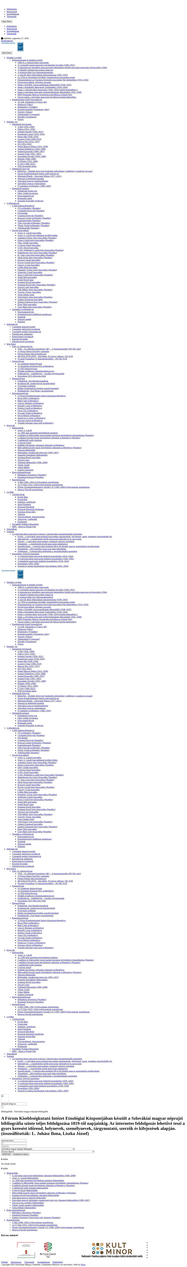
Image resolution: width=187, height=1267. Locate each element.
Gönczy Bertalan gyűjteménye (31, 403)
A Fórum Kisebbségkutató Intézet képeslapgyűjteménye (42, 396)
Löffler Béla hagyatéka (27, 267)
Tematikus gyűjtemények (23, 309)
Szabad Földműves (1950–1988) (32, 149)
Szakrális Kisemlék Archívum (30, 201)
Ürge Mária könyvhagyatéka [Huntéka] (35, 307)
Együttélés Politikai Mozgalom (25, 524)
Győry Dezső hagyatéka (28, 248)
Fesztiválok (22, 499)
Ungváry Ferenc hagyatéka (29, 292)
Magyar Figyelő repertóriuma (30, 489)
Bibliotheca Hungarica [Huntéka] (32, 475)
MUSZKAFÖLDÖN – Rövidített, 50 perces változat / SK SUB (45, 356)
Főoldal (4, 1262)
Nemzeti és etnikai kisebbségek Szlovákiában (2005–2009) (43, 566)
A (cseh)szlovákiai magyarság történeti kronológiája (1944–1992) (46, 559)
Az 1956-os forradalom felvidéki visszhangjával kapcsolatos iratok (46, 77)
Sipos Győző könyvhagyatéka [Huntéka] (35, 275)
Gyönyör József (24, 443)
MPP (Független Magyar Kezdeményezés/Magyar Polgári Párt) (45, 95)
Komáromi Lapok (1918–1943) (31, 134)
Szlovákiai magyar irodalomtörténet (33, 181)
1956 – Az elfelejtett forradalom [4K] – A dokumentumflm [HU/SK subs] (49, 349)
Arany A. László (25, 430)
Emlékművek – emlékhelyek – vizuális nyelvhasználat (41, 373)
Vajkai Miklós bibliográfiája (24, 1208)
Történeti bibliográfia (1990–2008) (33, 462)
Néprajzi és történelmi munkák (31, 178)
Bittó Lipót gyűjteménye (28, 401)
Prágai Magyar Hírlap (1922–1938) (33, 146)
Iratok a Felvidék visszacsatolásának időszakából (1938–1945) (44, 85)
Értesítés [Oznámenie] (27, 117)
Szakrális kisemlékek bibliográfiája (33, 455)
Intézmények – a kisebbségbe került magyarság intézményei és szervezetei (49, 539)
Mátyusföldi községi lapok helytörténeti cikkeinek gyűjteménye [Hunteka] (49, 448)
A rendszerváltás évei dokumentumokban (35, 72)
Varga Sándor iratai (26, 294)
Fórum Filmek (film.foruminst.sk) (32, 354)
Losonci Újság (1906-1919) (29, 139)
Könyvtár (11, 425)
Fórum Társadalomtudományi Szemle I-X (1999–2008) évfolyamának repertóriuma (54, 487)
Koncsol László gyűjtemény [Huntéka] (34, 218)
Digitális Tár (12, 122)
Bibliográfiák (17, 428)
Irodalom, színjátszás (26, 502)
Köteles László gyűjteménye (30, 408)
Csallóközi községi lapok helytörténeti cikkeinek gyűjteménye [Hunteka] (49, 438)
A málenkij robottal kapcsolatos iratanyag (35, 70)
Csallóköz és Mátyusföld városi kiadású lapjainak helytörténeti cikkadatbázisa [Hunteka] (56, 435)
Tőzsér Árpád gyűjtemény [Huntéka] (33, 225)
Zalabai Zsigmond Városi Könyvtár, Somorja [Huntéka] (36, 1217)
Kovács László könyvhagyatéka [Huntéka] (36, 262)
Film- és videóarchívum (22, 346)
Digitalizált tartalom (20, 188)
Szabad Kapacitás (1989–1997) (31, 151)
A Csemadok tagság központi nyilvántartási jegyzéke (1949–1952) (46, 65)
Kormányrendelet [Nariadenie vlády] (33, 109)
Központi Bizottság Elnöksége (31, 509)
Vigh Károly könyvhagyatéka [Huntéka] (35, 297)
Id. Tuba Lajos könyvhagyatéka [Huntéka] (36, 255)
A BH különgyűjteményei (23, 206)
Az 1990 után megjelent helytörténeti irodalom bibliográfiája (38, 1180)
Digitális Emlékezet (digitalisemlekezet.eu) (36, 371)
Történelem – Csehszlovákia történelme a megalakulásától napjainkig (47, 551)
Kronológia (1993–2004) (28, 564)
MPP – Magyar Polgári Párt (24, 527)
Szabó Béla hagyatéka (27, 277)
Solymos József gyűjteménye (30, 420)
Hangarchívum (18, 378)
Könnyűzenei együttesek (22, 336)
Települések (12, 529)
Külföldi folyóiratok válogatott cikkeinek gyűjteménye (41, 445)
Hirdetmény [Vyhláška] (28, 107)
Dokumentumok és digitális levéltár (27, 60)
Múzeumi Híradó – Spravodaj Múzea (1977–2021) (39, 176)
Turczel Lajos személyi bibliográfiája (28, 1203)
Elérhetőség (12, 9)
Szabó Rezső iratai (26, 280)
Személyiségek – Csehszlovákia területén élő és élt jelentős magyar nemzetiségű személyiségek (58, 546)
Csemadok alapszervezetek (23, 327)
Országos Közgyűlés (26, 512)
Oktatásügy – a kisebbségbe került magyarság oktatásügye (43, 544)
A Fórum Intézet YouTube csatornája (33, 351)
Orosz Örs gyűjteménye (28, 410)
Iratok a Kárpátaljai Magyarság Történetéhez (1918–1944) (43, 87)
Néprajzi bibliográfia (26, 450)
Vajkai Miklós (24, 467)
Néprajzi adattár (24, 319)
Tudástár (10, 531)
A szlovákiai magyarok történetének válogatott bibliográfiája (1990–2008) (44, 1175)
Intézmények (12, 324)
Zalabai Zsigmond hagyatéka (30, 299)
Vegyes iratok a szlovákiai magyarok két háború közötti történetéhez (47, 97)
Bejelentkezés (7, 41)
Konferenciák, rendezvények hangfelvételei (36, 383)
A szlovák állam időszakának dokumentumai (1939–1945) (43, 75)
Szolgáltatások (13, 14)
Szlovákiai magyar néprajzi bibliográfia (29, 1198)
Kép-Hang (11, 344)
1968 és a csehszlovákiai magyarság (33, 62)
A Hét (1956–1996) (26, 127)
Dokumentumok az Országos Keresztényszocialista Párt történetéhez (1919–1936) (53, 80)
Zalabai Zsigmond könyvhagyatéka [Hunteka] (37, 302)
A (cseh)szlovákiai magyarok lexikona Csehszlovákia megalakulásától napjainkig (47, 534)
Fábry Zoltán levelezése (28, 193)
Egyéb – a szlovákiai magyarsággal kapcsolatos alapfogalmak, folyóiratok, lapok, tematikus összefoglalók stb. (65, 536)
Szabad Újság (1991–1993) (29, 154)
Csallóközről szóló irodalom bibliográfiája (30, 1188)
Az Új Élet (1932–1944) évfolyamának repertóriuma (40, 485)
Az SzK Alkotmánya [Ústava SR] (32, 102)
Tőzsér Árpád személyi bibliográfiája (28, 1205)
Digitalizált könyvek (21, 169)
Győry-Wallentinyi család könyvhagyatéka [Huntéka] (41, 250)
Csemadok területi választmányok (26, 331)
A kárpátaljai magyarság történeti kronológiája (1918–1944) (43, 561)
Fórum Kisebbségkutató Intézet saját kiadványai (38, 174)
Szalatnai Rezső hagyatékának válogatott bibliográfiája (35, 1195)
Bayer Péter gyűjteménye (28, 398)
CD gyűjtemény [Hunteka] (29, 208)
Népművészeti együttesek (23, 341)
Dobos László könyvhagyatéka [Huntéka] (36, 240)
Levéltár (10, 492)
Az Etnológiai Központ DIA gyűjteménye (36, 366)
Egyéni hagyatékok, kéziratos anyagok (34, 82)
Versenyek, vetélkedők (27, 519)
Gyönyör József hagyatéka (29, 245)
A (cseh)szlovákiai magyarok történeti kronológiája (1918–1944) (45, 556)
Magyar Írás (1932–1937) (29, 141)
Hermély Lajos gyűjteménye (30, 406)
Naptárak (21, 317)
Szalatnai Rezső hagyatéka (29, 282)
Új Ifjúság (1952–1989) (28, 161)
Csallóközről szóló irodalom (30, 440)
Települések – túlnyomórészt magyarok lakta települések (42, 549)
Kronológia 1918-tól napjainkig (25, 554)
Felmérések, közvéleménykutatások (33, 381)
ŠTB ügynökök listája (27, 166)
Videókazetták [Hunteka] (28, 228)
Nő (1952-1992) (25, 144)
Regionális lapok (25, 198)
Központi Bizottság (26, 507)
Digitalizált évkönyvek (27, 191)
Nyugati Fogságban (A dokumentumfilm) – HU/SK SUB (42, 359)
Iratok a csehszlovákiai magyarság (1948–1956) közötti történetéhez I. (48, 90)
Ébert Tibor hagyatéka (27, 304)
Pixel (83, 1264)
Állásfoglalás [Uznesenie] (29, 114)
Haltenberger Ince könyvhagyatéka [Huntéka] (37, 253)
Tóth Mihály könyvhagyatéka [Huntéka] (35, 290)
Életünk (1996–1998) (27, 159)
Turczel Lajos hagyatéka (28, 287)
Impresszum (12, 11)
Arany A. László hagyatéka (29, 233)
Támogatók (11, 16)
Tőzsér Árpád (23, 465)
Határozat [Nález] (25, 104)
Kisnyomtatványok (26, 196)
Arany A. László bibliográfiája (25, 1178)
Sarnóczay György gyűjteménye (31, 418)
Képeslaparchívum (20, 393)
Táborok (21, 514)
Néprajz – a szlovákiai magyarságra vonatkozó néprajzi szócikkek (46, 541)
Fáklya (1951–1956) (26, 129)
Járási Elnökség (24, 504)
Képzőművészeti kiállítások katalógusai (34, 314)
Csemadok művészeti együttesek (26, 329)
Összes (21, 119)
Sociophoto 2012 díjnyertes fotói (32, 376)
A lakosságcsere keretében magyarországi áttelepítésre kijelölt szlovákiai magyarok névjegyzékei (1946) (62, 67)
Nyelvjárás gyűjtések (27, 386)
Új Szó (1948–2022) (26, 164)
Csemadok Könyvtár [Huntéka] (31, 211)
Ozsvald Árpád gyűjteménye (30, 413)
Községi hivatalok (20, 339)
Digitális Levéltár (14, 58)
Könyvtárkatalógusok (21, 472)
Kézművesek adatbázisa (22, 334)
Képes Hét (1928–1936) (28, 136)
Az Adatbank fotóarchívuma (30, 364)
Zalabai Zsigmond (25, 470)
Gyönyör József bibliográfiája (25, 1190)
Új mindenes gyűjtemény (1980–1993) (34, 186)
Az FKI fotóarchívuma (27, 369)
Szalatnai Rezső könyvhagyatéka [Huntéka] (36, 285)
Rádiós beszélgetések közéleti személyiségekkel (38, 388)
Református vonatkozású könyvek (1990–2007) (38, 452)
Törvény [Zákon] (25, 112)
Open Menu (6, 21)
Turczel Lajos (23, 460)
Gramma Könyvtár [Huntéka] (30, 215)
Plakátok (21, 322)
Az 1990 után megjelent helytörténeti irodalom (38, 433)
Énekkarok (22, 522)
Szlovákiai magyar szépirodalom (32, 183)
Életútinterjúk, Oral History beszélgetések (35, 391)
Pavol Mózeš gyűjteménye (29, 415)
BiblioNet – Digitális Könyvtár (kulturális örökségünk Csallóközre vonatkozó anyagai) (55, 171)
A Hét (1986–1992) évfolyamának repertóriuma (38, 482)
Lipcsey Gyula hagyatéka (29, 265)
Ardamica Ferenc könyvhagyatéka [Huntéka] (37, 238)
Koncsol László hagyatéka (29, 260)
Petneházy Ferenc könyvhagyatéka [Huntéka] (37, 270)
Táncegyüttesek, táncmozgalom (31, 517)
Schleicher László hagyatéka (30, 272)
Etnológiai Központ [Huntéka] (31, 477)
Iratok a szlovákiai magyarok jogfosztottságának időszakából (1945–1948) (50, 92)
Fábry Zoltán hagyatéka (28, 243)
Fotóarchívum (18, 361)
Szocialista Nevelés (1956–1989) (32, 156)
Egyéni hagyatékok (20, 230)
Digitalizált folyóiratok (21, 124)
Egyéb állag (23, 497)
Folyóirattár (23, 213)
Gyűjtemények (13, 203)
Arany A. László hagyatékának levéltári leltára (37, 235)
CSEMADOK (18, 494)
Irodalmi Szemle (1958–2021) (30, 132)
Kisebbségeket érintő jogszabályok (27, 99)
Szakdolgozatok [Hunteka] (29, 220)
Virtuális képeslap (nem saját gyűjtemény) (36, 423)
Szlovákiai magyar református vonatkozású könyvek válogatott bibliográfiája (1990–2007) (51, 1200)
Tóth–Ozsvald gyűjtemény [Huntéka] (34, 223)
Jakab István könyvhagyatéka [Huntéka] (35, 257)
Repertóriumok (18, 480)
